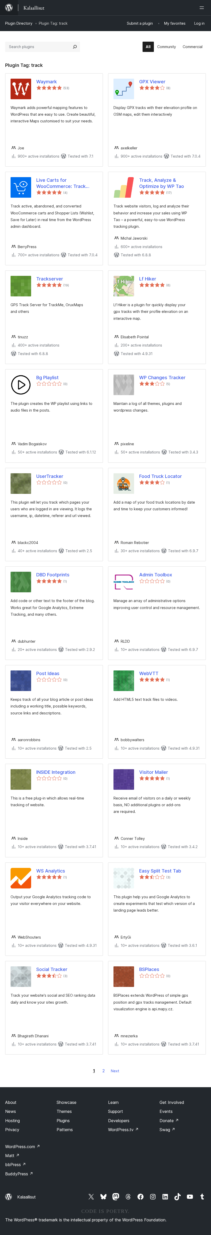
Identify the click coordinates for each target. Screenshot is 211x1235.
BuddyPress (19, 1173)
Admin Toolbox (155, 574)
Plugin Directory (18, 23)
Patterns (65, 1129)
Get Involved (172, 1102)
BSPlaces (149, 969)
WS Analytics (50, 871)
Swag (167, 1129)
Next (115, 1071)
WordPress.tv (123, 1129)
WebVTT (149, 673)
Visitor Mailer (153, 772)
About (10, 1102)
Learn (113, 1102)
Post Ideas (47, 673)
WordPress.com (22, 1146)
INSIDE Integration (55, 772)
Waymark (46, 81)
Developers (118, 1120)
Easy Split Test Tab (160, 871)
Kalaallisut (26, 1197)
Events (166, 1111)
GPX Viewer (152, 81)
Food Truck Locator (160, 476)
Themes (64, 1111)
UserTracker (49, 476)
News (10, 1111)
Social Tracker (51, 969)
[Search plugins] (75, 47)
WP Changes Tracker (162, 377)
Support (115, 1111)
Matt (12, 1155)
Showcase (66, 1102)
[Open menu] (203, 7)
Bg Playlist (47, 377)
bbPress (15, 1164)
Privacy (12, 1129)
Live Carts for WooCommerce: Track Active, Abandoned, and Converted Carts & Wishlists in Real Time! (62, 183)
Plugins (63, 1120)
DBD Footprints (52, 574)
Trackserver (49, 278)
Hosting (12, 1120)
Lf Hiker (147, 278)
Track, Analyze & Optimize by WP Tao (161, 183)
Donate (169, 1120)
